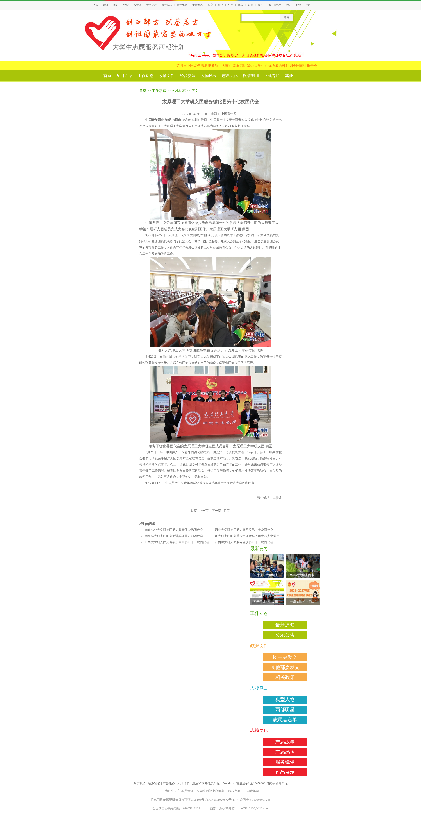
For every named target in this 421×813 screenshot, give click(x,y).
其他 (289, 75)
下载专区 (272, 75)
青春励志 (167, 4)
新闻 (106, 4)
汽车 (309, 4)
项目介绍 (124, 75)
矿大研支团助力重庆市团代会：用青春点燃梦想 (247, 536)
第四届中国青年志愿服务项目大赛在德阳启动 (193, 66)
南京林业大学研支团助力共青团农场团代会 (174, 530)
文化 (220, 4)
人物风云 (209, 75)
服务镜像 (285, 762)
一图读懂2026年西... (303, 601)
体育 (240, 4)
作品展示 (285, 772)
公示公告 (285, 635)
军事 (230, 4)
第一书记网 (274, 4)
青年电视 (182, 4)
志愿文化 (230, 75)
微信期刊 (251, 75)
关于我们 (139, 783)
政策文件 (167, 75)
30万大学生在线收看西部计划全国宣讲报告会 (264, 66)
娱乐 (260, 4)
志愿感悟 (285, 752)
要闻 (259, 549)
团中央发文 (285, 657)
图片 (116, 4)
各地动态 (179, 91)
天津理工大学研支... (267, 575)
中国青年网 (229, 113)
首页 (95, 4)
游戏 (298, 4)
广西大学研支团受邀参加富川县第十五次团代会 (177, 542)
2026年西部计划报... (267, 601)
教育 (210, 4)
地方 (288, 4)
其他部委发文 (285, 667)
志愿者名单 (285, 719)
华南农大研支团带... (303, 575)
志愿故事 (285, 742)
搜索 (286, 17)
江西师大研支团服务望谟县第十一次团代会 (244, 542)
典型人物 (285, 699)
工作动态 (145, 75)
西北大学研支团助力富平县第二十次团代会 (244, 530)
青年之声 (151, 4)
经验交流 (188, 75)
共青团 (137, 4)
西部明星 (285, 709)
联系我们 (154, 783)
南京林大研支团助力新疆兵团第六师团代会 (174, 536)
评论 (126, 4)
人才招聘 (183, 783)
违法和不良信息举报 (206, 783)
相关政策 (285, 677)
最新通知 (285, 625)
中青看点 (197, 4)
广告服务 (169, 783)
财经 (250, 4)
